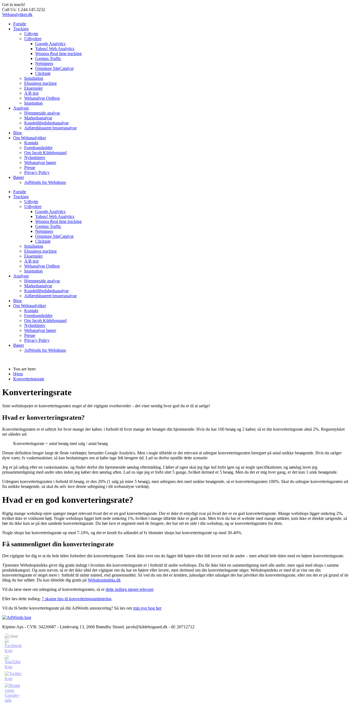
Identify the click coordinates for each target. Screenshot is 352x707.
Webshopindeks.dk (104, 580)
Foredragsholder (38, 147)
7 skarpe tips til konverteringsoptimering (76, 598)
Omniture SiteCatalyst (54, 68)
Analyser (21, 108)
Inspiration (33, 103)
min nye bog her (147, 608)
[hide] (11, 636)
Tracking (21, 28)
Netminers (44, 63)
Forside (19, 23)
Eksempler (33, 88)
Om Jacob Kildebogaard (45, 152)
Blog (17, 132)
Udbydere (33, 38)
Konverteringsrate (28, 378)
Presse (29, 167)
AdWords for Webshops (45, 182)
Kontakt (31, 142)
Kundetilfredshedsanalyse (46, 123)
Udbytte (31, 33)
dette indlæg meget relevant (129, 589)
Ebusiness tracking (40, 83)
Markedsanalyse (38, 118)
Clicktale (43, 73)
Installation (33, 78)
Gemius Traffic (48, 58)
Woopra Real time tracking (58, 53)
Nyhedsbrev (34, 157)
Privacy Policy (37, 172)
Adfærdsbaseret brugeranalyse (50, 127)
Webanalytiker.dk (17, 14)
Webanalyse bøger (40, 162)
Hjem (18, 374)
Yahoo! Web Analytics (54, 48)
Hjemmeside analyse (42, 113)
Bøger (18, 177)
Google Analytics (50, 43)
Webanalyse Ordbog (42, 98)
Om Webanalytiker (29, 137)
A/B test (31, 93)
